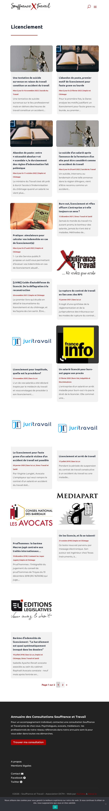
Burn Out (75, 378)
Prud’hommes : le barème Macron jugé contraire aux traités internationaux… (28, 547)
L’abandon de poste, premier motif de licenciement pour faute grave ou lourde (75, 81)
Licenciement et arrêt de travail (77, 456)
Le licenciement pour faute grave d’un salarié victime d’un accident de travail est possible (31, 456)
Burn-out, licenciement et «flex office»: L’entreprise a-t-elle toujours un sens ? (77, 207)
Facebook (17, 777)
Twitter (15, 781)
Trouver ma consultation (28, 742)
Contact (15, 773)
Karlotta (81, 794)
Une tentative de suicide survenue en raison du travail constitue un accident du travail (31, 81)
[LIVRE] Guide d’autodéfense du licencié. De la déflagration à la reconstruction (31, 286)
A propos (16, 761)
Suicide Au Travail (88, 169)
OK (55, 807)
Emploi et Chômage (36, 295)
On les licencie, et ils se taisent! (77, 535)
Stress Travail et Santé (30, 658)
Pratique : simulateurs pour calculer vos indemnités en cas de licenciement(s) (30, 239)
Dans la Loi (33, 378)
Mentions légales (21, 765)
